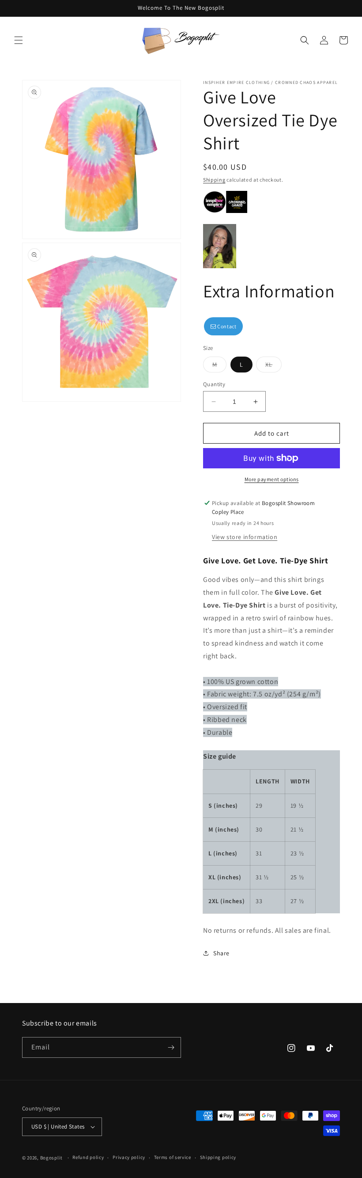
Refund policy (88, 1157)
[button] (18, 40)
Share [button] (221, 953)
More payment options (272, 479)
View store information (244, 537)
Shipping (214, 179)
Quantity (214, 384)
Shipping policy (218, 1157)
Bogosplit (51, 1158)
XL (273, 366)
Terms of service (172, 1157)
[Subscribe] (171, 1047)
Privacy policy (129, 1157)
